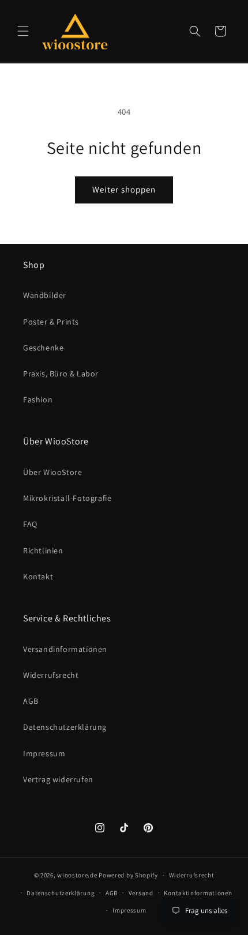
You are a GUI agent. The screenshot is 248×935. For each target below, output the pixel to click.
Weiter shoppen (124, 189)
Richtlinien (43, 550)
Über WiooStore (52, 472)
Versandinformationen (65, 649)
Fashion (37, 399)
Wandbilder (44, 295)
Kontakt (38, 576)
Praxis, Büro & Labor (61, 373)
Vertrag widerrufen (58, 779)
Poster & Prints (51, 321)
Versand (141, 893)
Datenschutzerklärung (65, 727)
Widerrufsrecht (50, 675)
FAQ (30, 524)
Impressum (44, 753)
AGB (31, 701)
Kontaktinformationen (198, 893)
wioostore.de (77, 875)
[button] (23, 31)
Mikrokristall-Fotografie (67, 498)
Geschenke (43, 347)
